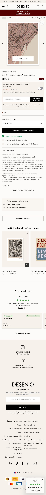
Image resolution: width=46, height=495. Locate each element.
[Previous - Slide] (2, 44)
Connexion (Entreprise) (13, 457)
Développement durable (13, 436)
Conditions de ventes (32, 432)
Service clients (29, 425)
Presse (19, 425)
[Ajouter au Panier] (27, 265)
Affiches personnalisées (17, 18)
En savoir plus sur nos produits (23, 190)
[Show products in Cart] (42, 6)
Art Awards (18, 453)
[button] (35, 485)
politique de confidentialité (18, 105)
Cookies (27, 436)
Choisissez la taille (9, 119)
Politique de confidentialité (34, 440)
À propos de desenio (14, 421)
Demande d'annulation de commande (33, 444)
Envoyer (23, 407)
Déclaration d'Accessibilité (12, 440)
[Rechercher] (8, 6)
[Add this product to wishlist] (41, 22)
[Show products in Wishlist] (38, 6)
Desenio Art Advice (31, 421)
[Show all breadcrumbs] (4, 18)
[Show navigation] (3, 6)
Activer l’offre (36, 99)
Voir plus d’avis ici (23, 333)
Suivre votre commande (32, 429)
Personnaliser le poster (23, 130)
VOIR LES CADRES (23, 218)
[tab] (7, 68)
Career (19, 432)
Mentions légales (16, 429)
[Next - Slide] (43, 44)
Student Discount (15, 443)
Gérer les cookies (30, 449)
